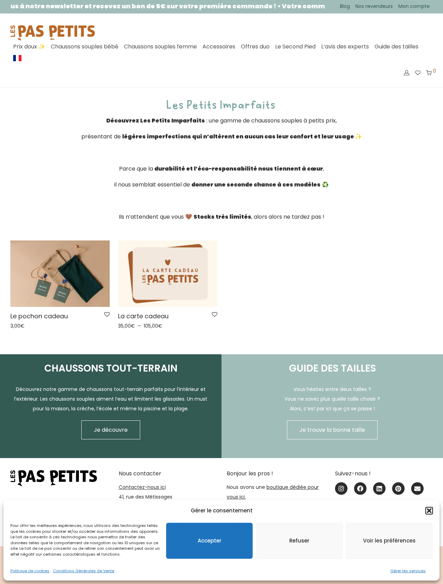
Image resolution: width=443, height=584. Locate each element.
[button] (429, 510)
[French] (17, 58)
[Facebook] (360, 488)
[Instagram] (341, 488)
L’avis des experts (345, 47)
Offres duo (255, 47)
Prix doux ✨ (29, 47)
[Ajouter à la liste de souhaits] (107, 315)
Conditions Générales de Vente (83, 571)
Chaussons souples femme (160, 47)
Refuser (299, 540)
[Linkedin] (379, 488)
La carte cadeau (143, 316)
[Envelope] (417, 488)
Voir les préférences (389, 540)
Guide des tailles (396, 47)
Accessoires (218, 47)
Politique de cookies (29, 571)
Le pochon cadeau (39, 316)
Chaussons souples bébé (84, 47)
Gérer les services (408, 571)
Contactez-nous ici (142, 487)
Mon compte (414, 6)
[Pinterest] (398, 488)
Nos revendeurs (374, 6)
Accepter (210, 540)
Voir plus (18, 326)
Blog (345, 6)
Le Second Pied (295, 47)
